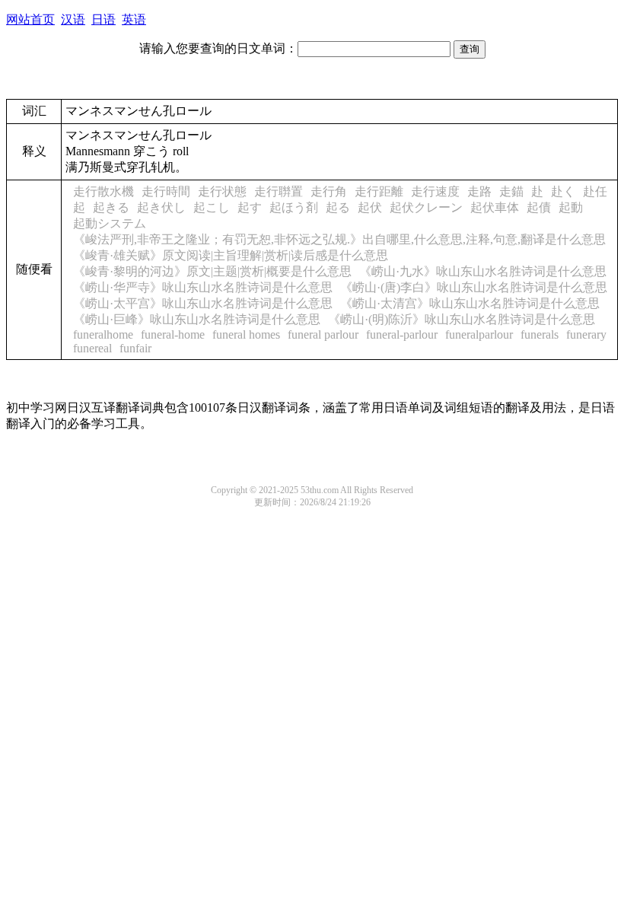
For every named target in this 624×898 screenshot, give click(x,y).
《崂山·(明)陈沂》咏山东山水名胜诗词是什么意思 (461, 319)
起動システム (109, 223)
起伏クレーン (426, 207)
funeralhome (103, 334)
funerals (540, 334)
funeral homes (246, 334)
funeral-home (173, 334)
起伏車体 (494, 207)
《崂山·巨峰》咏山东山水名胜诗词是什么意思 (196, 319)
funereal (92, 348)
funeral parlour (323, 334)
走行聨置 (278, 191)
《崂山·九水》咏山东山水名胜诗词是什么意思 (482, 271)
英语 (134, 19)
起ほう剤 (293, 207)
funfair (135, 348)
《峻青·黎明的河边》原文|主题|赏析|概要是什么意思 (212, 271)
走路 (479, 191)
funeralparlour (479, 334)
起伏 (370, 207)
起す (249, 207)
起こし (211, 207)
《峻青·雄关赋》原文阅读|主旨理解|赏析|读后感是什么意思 (230, 255)
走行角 (328, 191)
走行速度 (435, 191)
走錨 (511, 191)
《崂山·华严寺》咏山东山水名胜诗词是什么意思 (203, 287)
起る (338, 207)
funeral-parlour (402, 334)
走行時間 (166, 191)
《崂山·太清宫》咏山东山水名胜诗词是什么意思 (470, 303)
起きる (111, 207)
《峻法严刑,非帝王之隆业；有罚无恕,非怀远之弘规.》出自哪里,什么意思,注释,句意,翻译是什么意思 (339, 239)
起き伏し (161, 207)
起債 (539, 207)
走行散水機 (103, 191)
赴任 (595, 191)
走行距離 (379, 191)
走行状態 (222, 191)
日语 (103, 19)
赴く (563, 191)
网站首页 (30, 19)
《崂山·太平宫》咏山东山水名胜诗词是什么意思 (203, 303)
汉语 (73, 19)
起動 (571, 207)
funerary (586, 334)
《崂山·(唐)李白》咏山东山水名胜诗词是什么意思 (473, 287)
